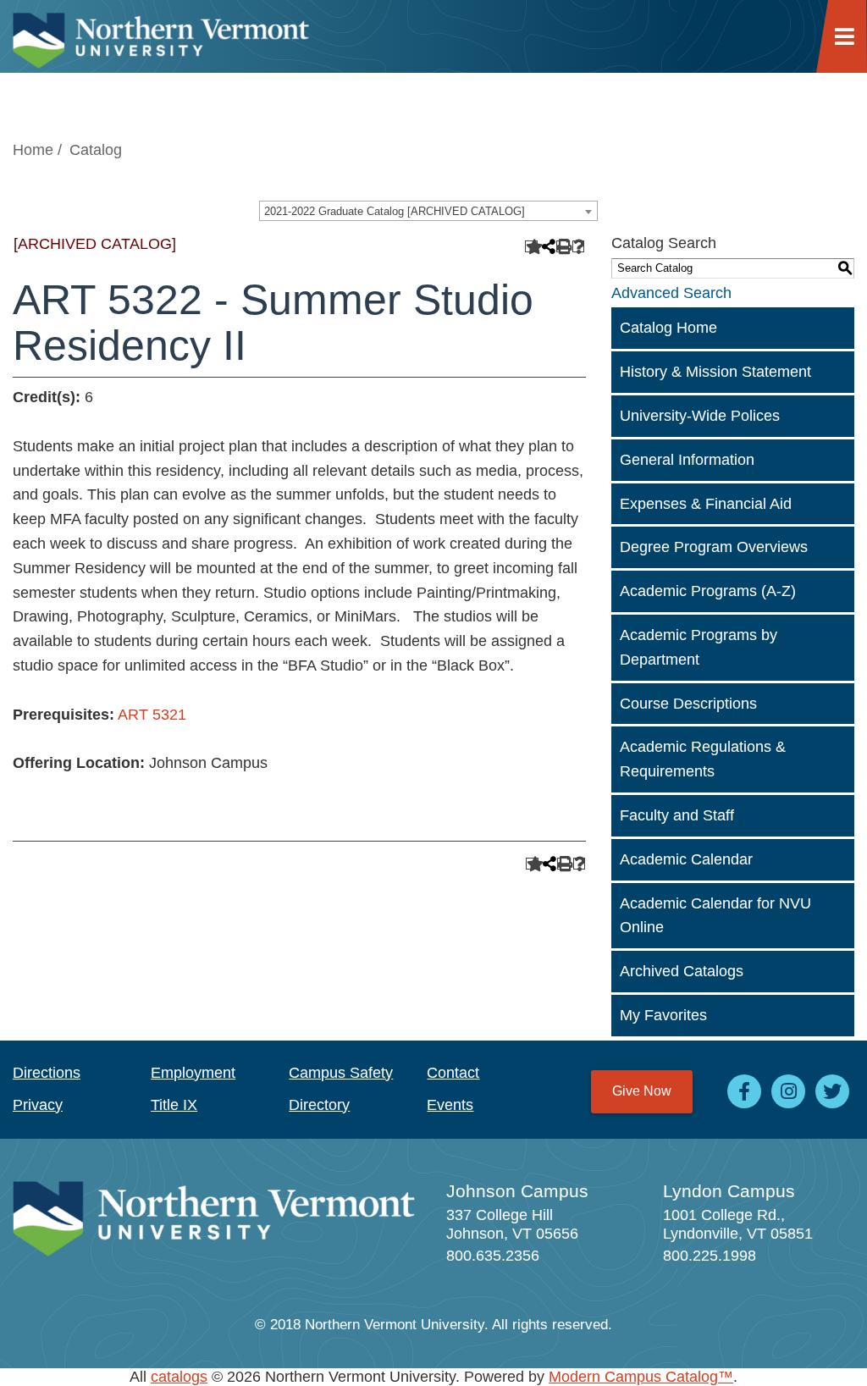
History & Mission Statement (715, 371)
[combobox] (428, 211)
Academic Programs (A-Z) (708, 591)
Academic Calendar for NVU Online (715, 915)
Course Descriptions (688, 703)
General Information (687, 459)
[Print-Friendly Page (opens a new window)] (562, 246)
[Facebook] (744, 1091)
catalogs (179, 1376)
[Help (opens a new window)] (578, 246)
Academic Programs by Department (698, 647)
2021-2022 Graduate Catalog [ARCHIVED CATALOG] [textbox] (394, 211)
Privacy (38, 1104)
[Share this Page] (547, 246)
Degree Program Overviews (714, 546)
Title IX (174, 1104)
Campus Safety (341, 1072)
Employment (193, 1072)
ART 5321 (152, 714)
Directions (46, 1072)
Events (450, 1104)
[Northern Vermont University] (161, 36)
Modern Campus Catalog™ (641, 1376)
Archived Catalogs (681, 971)
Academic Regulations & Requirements (703, 759)
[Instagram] (788, 1091)
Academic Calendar (686, 859)
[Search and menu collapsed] (851, 23)
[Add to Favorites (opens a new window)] (531, 246)
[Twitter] (832, 1091)
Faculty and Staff (677, 815)
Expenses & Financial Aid (706, 503)
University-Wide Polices (700, 415)
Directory (319, 1104)
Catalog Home (668, 327)
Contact (453, 1072)
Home (33, 149)
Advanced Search (671, 292)
